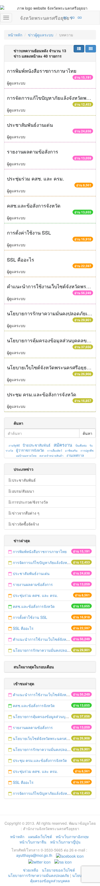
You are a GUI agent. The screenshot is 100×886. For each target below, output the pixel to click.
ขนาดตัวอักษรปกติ (55, 17)
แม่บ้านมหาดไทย (26, 456)
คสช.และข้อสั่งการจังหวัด (34, 205)
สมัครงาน (63, 445)
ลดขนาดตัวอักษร (49, 17)
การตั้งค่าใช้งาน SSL (29, 232)
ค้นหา (87, 433)
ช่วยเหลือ (30, 870)
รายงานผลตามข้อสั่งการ (32, 151)
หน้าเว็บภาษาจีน (32, 842)
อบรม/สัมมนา (23, 491)
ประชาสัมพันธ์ (24, 480)
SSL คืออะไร (20, 259)
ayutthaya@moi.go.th (34, 855)
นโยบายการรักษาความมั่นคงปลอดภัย (38, 875)
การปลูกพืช (87, 450)
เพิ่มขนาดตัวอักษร (60, 17)
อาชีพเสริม (71, 450)
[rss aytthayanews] (63, 861)
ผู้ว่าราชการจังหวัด (30, 450)
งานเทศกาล (75, 455)
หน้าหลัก (15, 34)
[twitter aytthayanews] (39, 861)
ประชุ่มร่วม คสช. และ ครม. (35, 178)
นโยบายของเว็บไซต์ (59, 870)
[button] (79, 48)
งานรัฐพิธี (14, 445)
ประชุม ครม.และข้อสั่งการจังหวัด (41, 394)
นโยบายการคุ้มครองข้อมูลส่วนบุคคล (61, 878)
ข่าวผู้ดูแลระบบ (40, 34)
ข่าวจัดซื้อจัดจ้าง (25, 524)
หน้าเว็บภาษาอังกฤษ (72, 836)
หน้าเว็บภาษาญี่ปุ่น (65, 842)
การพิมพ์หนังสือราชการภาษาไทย (42, 70)
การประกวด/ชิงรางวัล (30, 502)
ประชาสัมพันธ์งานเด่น (30, 124)
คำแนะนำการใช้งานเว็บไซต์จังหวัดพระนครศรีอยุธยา (56, 639)
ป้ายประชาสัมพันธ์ (36, 445)
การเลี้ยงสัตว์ (54, 450)
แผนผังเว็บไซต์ (40, 836)
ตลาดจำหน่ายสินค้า (51, 456)
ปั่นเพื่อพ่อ (81, 445)
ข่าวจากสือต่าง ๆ (25, 513)
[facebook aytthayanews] (70, 855)
